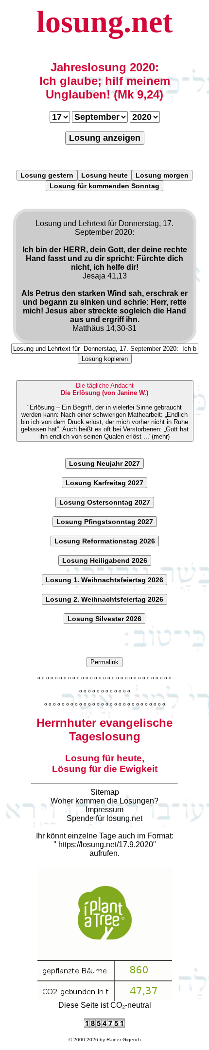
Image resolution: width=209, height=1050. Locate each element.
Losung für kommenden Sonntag (104, 186)
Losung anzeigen (104, 138)
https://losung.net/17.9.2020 (105, 844)
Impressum (104, 809)
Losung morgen (162, 175)
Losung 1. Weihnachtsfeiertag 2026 (104, 580)
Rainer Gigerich (123, 1039)
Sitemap (104, 792)
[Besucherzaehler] (104, 1025)
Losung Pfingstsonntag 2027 (104, 521)
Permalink (104, 662)
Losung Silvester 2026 (104, 619)
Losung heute (104, 175)
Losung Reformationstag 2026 (104, 541)
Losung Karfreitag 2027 (104, 483)
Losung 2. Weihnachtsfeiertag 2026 (104, 599)
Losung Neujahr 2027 (104, 463)
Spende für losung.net (104, 818)
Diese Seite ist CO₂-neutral (104, 1005)
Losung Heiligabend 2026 (104, 560)
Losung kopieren (105, 358)
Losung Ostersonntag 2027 (104, 502)
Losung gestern (46, 175)
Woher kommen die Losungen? (104, 801)
